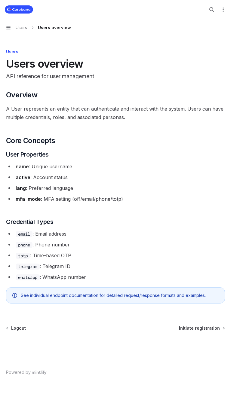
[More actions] (223, 9)
